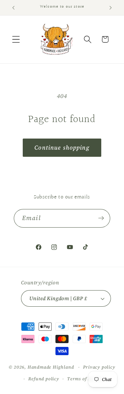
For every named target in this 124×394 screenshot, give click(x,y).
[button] (16, 39)
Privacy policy (99, 367)
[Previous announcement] (13, 7)
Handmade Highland (51, 367)
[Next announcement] (110, 7)
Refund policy (43, 379)
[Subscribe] (101, 218)
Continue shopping (62, 147)
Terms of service (85, 379)
